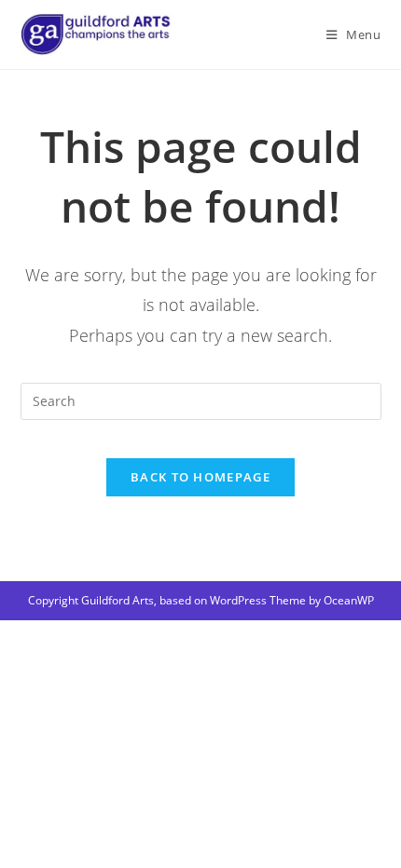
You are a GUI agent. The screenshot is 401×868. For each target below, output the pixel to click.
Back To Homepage (200, 476)
